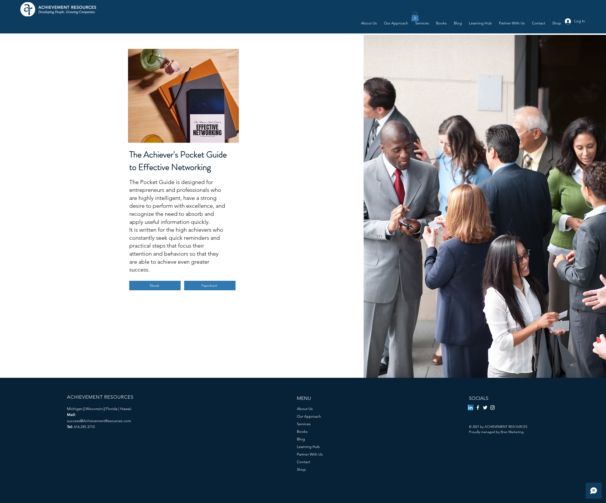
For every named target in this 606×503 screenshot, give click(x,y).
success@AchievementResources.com (99, 421)
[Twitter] (485, 408)
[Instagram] (492, 408)
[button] (415, 16)
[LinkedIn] (470, 408)
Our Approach (309, 416)
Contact (303, 462)
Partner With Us (310, 454)
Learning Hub (308, 446)
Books (302, 431)
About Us (305, 408)
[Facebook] (478, 408)
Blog (301, 439)
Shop (301, 469)
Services (304, 424)
